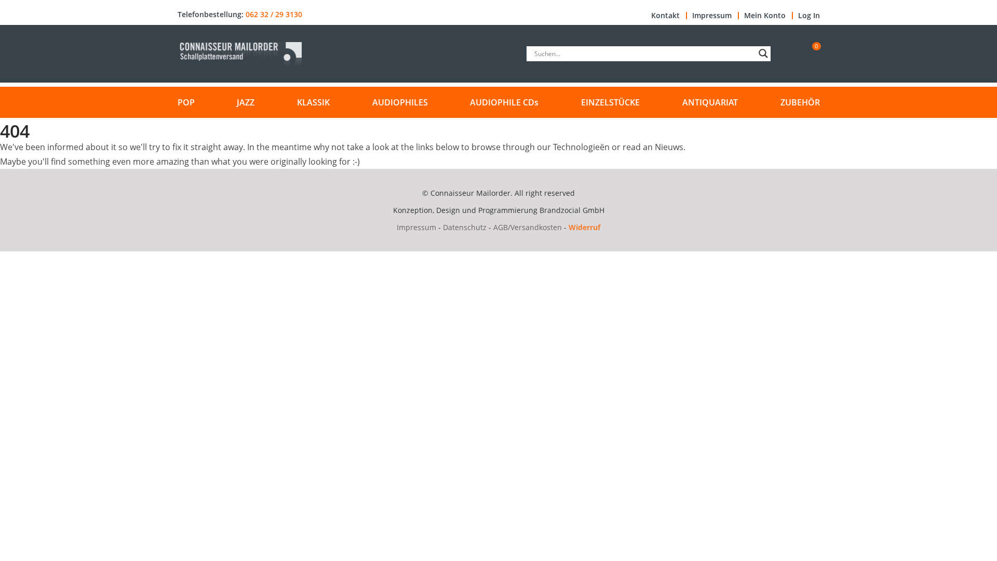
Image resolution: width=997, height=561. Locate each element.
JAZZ (245, 102)
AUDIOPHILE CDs (504, 102)
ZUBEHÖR (800, 102)
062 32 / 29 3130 (274, 14)
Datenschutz (465, 227)
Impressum (712, 15)
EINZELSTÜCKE (610, 102)
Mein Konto (765, 15)
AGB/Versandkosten (527, 227)
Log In (809, 15)
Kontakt (665, 15)
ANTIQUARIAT (710, 102)
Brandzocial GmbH (572, 210)
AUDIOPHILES (400, 102)
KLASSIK (313, 102)
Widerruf (584, 227)
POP (186, 102)
